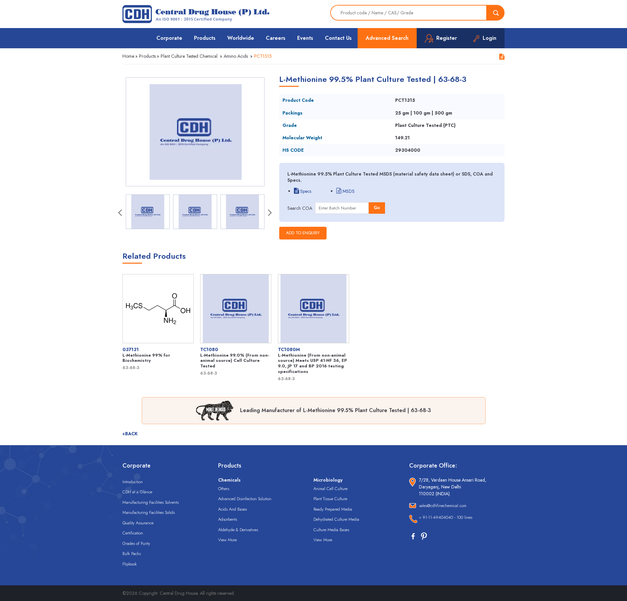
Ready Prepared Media (333, 509)
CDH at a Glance (137, 492)
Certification (132, 533)
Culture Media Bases (331, 530)
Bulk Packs (131, 553)
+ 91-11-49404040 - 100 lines (445, 517)
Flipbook (129, 564)
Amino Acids (236, 56)
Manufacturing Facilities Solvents (150, 502)
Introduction (132, 482)
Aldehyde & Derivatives (238, 530)
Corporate (169, 38)
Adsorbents (227, 519)
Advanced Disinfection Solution (244, 499)
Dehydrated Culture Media (336, 519)
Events (305, 38)
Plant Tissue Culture (330, 499)
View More (227, 540)
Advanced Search (387, 38)
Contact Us (338, 38)
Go (377, 207)
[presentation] (120, 213)
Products (205, 38)
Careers (275, 38)
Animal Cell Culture (330, 488)
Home (128, 56)
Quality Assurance (137, 523)
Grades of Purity (136, 543)
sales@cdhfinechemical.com (442, 505)
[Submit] (496, 13)
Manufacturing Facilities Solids (148, 512)
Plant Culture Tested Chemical (189, 56)
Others (223, 488)
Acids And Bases (232, 509)
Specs (305, 191)
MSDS (348, 191)
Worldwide (240, 38)
